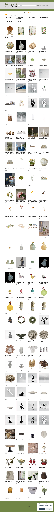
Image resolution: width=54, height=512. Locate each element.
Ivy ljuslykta (7, 443)
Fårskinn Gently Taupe (8, 485)
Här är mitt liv (41, 40)
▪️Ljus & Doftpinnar (43, 20)
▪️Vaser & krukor (31, 20)
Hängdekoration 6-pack (31, 457)
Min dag (17, 40)
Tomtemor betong (8, 344)
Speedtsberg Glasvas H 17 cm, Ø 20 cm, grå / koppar (44, 172)
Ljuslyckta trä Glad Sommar (20, 112)
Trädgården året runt (31, 40)
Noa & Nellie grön (8, 471)
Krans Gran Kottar (30, 329)
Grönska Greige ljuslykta (43, 69)
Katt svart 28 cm (7, 429)
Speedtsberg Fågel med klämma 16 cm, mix (32, 236)
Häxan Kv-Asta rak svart (31, 415)
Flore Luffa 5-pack (30, 373)
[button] (18, 13)
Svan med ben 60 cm (42, 457)
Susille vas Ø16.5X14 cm (20, 373)
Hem (12, 13)
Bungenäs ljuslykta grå (20, 457)
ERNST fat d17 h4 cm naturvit (9, 415)
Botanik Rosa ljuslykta (19, 69)
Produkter (15, 13)
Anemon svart (30, 387)
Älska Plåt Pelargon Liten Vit (43, 112)
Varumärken (21, 13)
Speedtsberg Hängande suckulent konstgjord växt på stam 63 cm (32, 188)
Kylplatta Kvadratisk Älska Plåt (21, 97)
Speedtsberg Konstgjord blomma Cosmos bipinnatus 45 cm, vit (21, 173)
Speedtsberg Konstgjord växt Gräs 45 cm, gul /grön (32, 172)
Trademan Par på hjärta (20, 271)
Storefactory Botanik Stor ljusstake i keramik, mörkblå (20, 156)
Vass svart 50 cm (30, 429)
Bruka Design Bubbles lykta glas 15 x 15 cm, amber (9, 500)
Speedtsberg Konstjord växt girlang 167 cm (9, 204)
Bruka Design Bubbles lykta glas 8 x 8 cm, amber (20, 500)
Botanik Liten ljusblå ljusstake (10, 69)
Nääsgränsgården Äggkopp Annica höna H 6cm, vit (43, 286)
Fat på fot (6, 457)
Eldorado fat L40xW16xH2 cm (21, 443)
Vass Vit (17, 126)
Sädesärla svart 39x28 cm (43, 415)
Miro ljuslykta (30, 443)
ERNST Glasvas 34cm (31, 126)
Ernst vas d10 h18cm (8, 126)
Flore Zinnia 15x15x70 (8, 387)
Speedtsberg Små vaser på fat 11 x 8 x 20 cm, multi (44, 188)
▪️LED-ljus (18, 24)
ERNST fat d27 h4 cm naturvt (43, 401)
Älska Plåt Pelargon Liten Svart (33, 112)
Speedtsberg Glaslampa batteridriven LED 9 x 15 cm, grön (9, 157)
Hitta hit (41, 13)
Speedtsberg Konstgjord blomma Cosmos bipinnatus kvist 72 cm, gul (32, 205)
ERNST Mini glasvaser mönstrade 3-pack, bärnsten (9, 142)
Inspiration (31, 13)
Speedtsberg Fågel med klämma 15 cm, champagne (20, 236)
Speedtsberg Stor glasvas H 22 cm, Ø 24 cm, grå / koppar (10, 189)
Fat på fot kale (18, 344)
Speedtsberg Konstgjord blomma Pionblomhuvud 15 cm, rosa (20, 205)
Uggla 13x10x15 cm (42, 471)
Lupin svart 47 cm (42, 387)
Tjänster (26, 13)
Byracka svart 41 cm (19, 429)
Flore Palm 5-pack (42, 373)
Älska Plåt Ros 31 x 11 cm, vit (9, 401)
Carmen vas (41, 443)
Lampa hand (30, 485)
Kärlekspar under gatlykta (20, 401)
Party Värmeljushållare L (9, 55)
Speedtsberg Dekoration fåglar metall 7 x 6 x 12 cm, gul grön (10, 256)
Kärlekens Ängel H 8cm (31, 315)
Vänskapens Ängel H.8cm (20, 315)
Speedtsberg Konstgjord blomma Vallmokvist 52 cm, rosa (32, 221)
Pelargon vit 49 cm (42, 429)
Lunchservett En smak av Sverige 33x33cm (32, 83)
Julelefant (29, 471)
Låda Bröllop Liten (8, 112)
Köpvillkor (29, 508)
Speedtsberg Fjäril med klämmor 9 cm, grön (9, 236)
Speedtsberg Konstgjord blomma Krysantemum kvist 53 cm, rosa (21, 221)
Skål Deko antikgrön (19, 471)
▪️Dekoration (8, 20)
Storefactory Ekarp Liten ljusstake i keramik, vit (32, 142)
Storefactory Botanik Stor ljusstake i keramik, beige (43, 142)
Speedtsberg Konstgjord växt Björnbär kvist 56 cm (44, 204)
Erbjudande (36, 13)
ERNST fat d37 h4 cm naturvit (32, 401)
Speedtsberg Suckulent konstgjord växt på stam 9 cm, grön (21, 188)
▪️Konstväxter (8, 24)
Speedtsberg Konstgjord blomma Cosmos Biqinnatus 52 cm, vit (10, 221)
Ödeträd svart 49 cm (42, 329)
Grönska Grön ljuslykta (31, 69)
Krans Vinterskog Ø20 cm (20, 329)
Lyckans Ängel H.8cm (42, 315)
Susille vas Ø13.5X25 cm (9, 373)
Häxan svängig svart (19, 415)
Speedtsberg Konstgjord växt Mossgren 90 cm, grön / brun (44, 241)
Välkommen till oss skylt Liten (10, 97)
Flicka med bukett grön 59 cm (10, 286)
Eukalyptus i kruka (42, 499)
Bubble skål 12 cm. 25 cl (31, 499)
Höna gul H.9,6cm (8, 315)
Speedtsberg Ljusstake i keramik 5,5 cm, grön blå (9, 272)
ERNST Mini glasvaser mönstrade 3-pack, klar (20, 142)
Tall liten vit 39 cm (19, 387)
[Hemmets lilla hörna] (16, 7)
